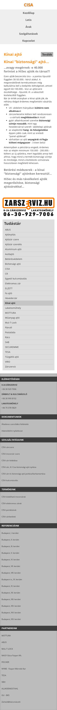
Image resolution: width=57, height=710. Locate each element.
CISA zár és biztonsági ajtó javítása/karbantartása (23, 473)
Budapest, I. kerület (10, 533)
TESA (4, 675)
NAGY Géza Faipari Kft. (12, 655)
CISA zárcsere (8, 447)
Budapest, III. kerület (10, 546)
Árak (28, 27)
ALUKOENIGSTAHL (10, 688)
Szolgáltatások (28, 34)
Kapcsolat (28, 40)
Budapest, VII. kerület (11, 566)
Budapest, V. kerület (10, 553)
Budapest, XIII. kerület (11, 599)
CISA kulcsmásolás (10, 480)
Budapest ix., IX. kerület (12, 579)
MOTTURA (6, 635)
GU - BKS (6, 695)
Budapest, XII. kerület (11, 592)
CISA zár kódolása (9, 460)
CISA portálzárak (9, 510)
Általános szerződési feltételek (15, 424)
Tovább (47, 54)
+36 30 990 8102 (9, 398)
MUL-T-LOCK (7, 649)
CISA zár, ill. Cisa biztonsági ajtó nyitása (19, 467)
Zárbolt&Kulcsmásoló (11, 702)
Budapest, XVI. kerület (11, 612)
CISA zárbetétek (9, 516)
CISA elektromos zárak (12, 503)
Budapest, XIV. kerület (11, 606)
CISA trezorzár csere (11, 454)
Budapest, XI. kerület (11, 586)
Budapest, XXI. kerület (11, 619)
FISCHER (5, 662)
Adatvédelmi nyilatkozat (12, 430)
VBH (3, 682)
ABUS (4, 642)
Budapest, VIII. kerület (11, 572)
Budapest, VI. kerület (11, 559)
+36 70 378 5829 (9, 407)
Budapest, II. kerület (10, 539)
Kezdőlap (28, 13)
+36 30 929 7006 (9, 389)
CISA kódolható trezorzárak (14, 496)
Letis (28, 20)
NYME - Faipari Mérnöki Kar (14, 668)
